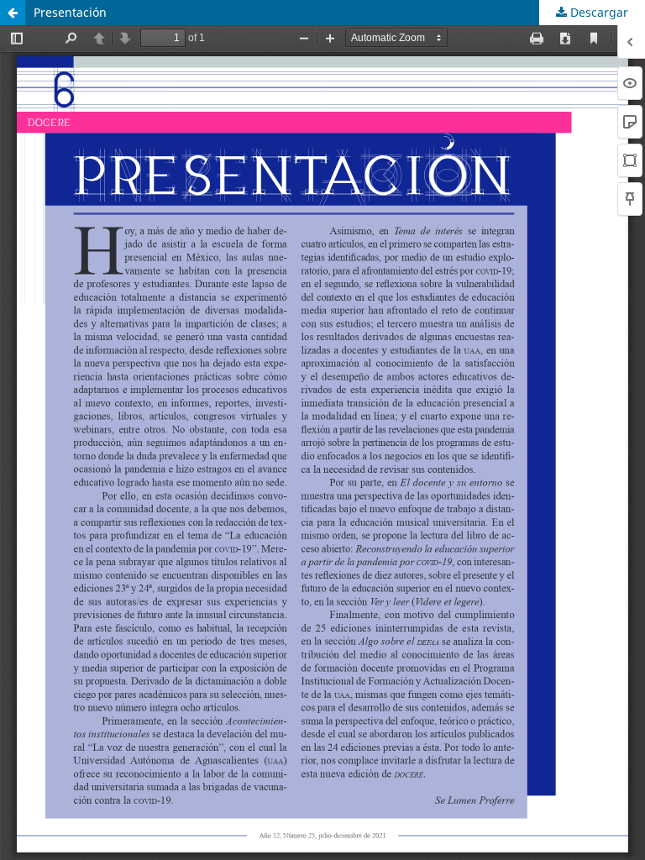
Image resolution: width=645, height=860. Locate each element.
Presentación (70, 12)
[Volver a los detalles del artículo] (12, 12)
